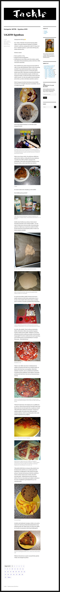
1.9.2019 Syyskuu (14, 34)
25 (10, 574)
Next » (9, 577)
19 (16, 571)
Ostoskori (46, 32)
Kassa (45, 33)
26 (13, 574)
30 (5, 577)
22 (24, 571)
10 (12, 569)
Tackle (5, 586)
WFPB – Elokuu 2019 (49, 70)
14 (22, 569)
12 (17, 569)
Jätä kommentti (7, 46)
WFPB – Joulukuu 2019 (49, 75)
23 (5, 574)
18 (13, 571)
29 (22, 574)
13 (20, 569)
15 (5, 571)
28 (19, 574)
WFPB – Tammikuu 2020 (50, 77)
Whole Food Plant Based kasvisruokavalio (7, 43)
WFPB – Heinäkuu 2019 (49, 69)
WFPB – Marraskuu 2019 (49, 74)
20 (18, 571)
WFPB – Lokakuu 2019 (49, 73)
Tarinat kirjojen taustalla (49, 65)
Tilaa (45, 97)
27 (16, 574)
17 (10, 571)
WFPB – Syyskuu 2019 (49, 72)
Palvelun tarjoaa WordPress (13, 586)
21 (21, 571)
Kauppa (45, 31)
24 (8, 574)
